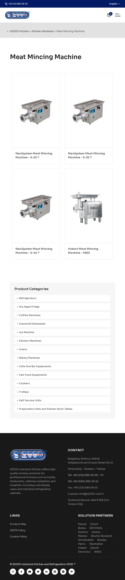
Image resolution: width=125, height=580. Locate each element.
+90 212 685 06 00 (18, 3)
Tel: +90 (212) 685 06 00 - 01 (86, 475)
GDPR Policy (17, 530)
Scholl (94, 524)
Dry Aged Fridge (29, 306)
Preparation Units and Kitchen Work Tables (45, 409)
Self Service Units (30, 400)
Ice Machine (26, 332)
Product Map (18, 524)
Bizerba (101, 540)
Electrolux (84, 551)
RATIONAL (96, 528)
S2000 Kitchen (19, 31)
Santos (96, 532)
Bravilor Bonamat (101, 536)
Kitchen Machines (43, 31)
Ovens (23, 349)
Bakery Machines (29, 357)
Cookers (24, 383)
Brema (82, 528)
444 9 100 (97, 500)
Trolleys (24, 392)
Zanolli (94, 547)
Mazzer (82, 524)
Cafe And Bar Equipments (35, 366)
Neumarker (96, 543)
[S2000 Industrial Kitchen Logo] (17, 14)
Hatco (82, 543)
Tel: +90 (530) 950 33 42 (83, 481)
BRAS (97, 551)
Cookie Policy (18, 536)
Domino (83, 532)
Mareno (82, 536)
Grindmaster (86, 540)
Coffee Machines (30, 315)
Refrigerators (27, 298)
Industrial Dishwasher (32, 323)
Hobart (82, 547)
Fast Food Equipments (33, 374)
